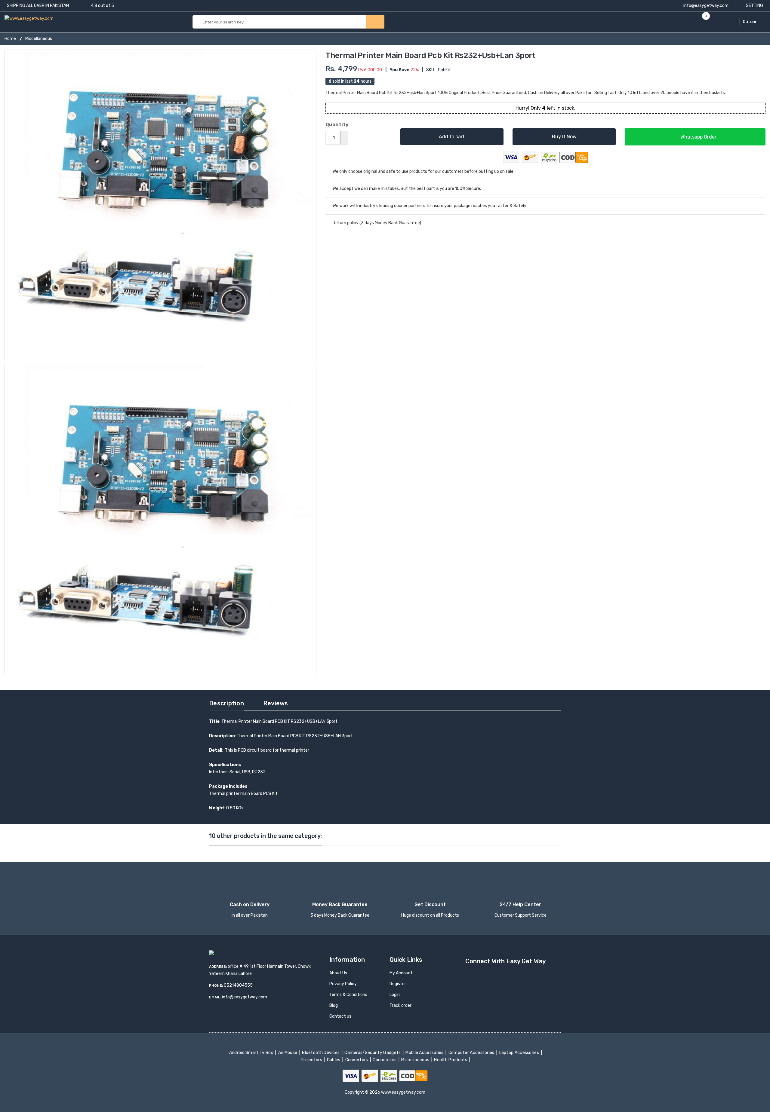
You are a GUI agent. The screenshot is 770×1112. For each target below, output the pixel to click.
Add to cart (452, 136)
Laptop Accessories (519, 1052)
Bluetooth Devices (321, 1052)
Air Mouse (288, 1052)
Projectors (312, 1059)
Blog (333, 1005)
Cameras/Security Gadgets (373, 1052)
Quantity (337, 124)
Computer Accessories (471, 1052)
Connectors (385, 1059)
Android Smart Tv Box (251, 1052)
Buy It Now (564, 136)
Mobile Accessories (425, 1052)
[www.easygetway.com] (29, 18)
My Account (401, 973)
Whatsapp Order (697, 137)
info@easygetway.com (705, 5)
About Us (338, 973)
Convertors (357, 1059)
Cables (334, 1059)
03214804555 (238, 985)
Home (10, 38)
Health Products (451, 1059)
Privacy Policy (343, 983)
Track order (400, 1005)
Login (395, 994)
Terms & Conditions (348, 994)
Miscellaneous (38, 38)
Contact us (340, 1016)
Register (398, 983)
